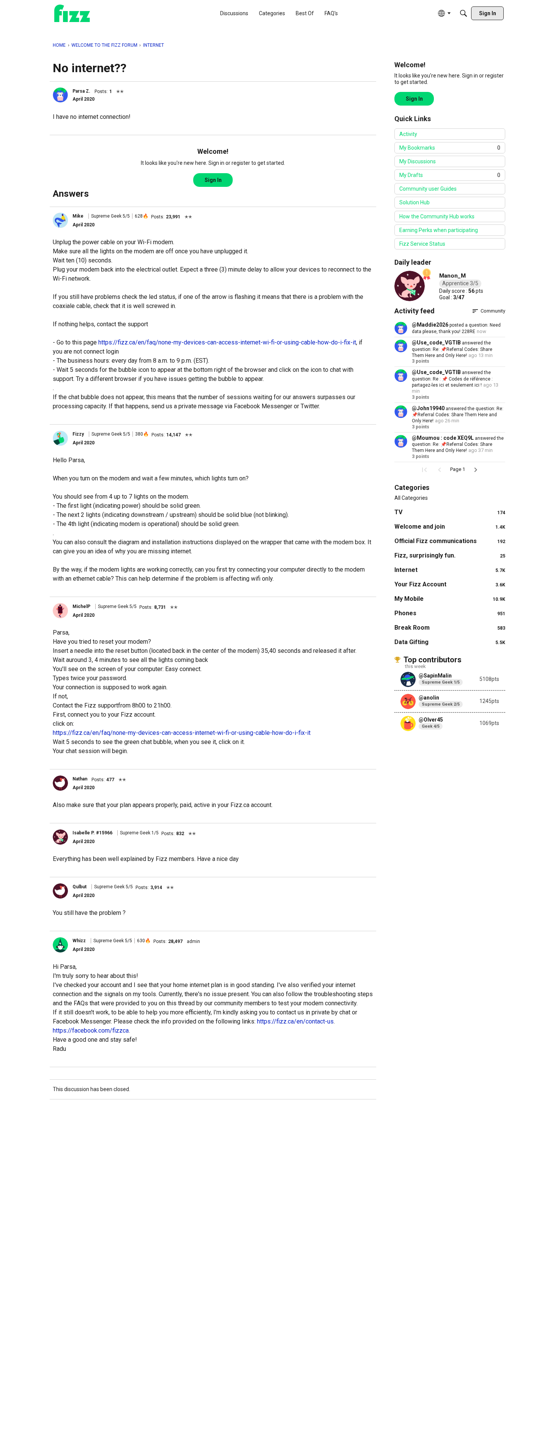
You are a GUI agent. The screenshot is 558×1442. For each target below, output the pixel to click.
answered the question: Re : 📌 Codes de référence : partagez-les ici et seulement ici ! (452, 379)
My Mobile (449, 598)
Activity (408, 134)
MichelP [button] (81, 606)
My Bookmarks (449, 148)
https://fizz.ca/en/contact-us (295, 1021)
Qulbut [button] (80, 886)
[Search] (463, 13)
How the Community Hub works (436, 216)
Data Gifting (449, 642)
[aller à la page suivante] (475, 469)
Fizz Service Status (422, 244)
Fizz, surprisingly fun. (449, 555)
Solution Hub (414, 202)
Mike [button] (78, 216)
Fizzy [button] (78, 434)
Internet (449, 569)
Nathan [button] (80, 779)
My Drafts (449, 175)
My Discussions (417, 161)
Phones (449, 613)
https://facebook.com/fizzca (91, 1030)
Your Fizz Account (449, 584)
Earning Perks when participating (438, 230)
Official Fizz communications (449, 541)
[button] (60, 95)
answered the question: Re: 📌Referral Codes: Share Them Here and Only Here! (452, 349)
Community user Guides (428, 189)
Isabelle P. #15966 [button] (92, 833)
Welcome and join (449, 526)
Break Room (449, 627)
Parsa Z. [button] (81, 91)
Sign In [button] (213, 180)
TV (449, 512)
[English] (72, 13)
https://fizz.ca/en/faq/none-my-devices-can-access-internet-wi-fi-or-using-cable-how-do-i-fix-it (227, 342)
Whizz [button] (79, 940)
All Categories (411, 498)
